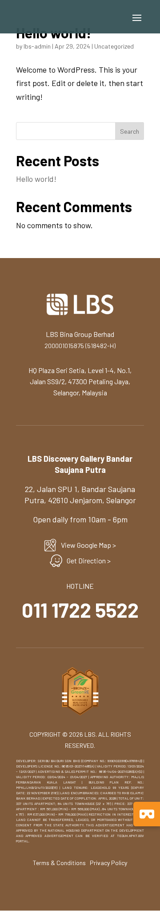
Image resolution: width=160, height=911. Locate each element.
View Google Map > (88, 545)
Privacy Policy (108, 862)
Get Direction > (89, 560)
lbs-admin (37, 46)
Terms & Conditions (59, 862)
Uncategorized (114, 46)
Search (129, 131)
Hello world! (36, 179)
